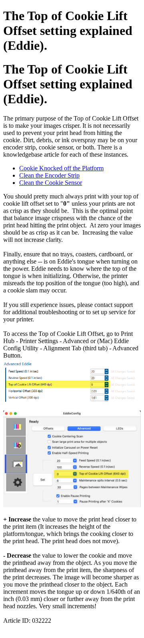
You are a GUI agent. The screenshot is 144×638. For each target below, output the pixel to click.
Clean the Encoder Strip (49, 175)
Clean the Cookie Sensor (50, 182)
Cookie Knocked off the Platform (61, 168)
